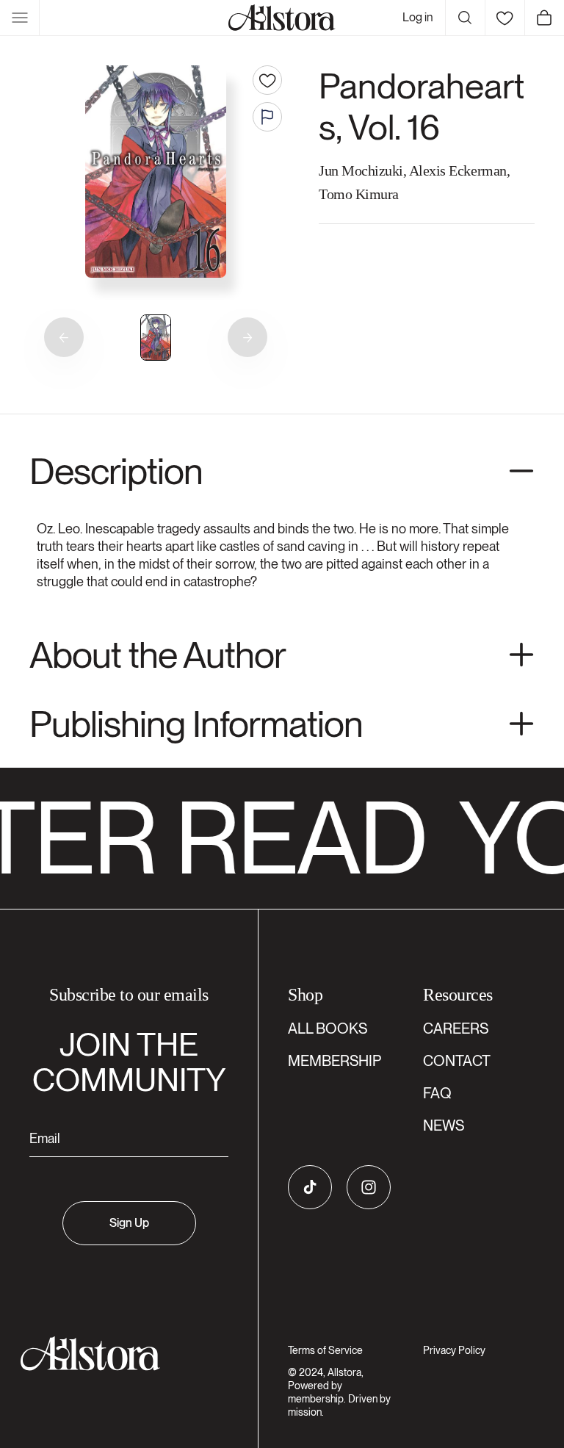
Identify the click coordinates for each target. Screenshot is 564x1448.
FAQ (437, 1093)
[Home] (282, 17)
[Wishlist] (504, 17)
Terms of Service (325, 1350)
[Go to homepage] (120, 1353)
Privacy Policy (454, 1350)
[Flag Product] (267, 117)
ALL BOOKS (327, 1028)
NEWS (443, 1125)
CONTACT (457, 1061)
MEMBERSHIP (334, 1061)
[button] (20, 17)
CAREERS (455, 1028)
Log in (417, 17)
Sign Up (129, 1223)
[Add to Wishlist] (267, 80)
